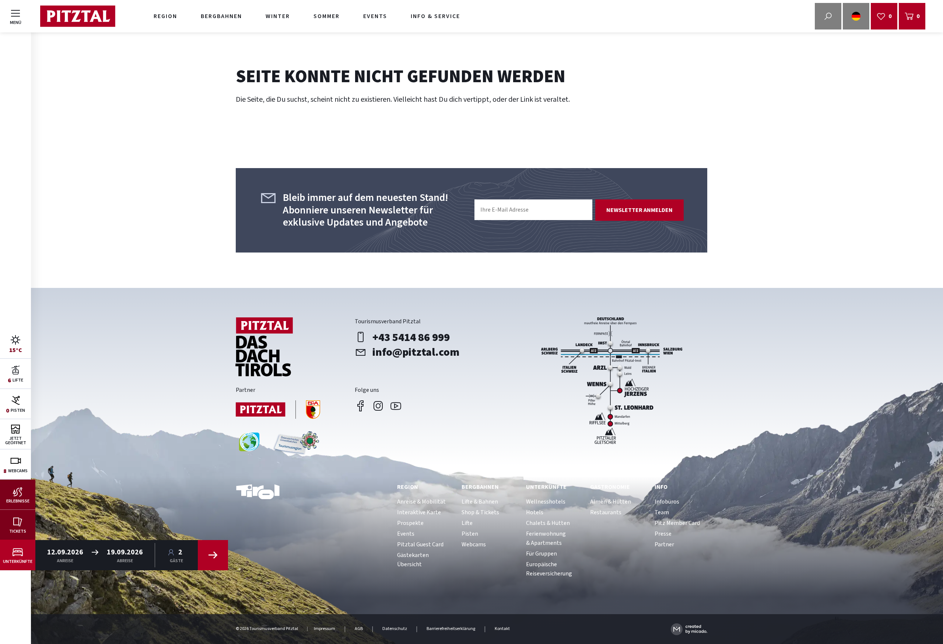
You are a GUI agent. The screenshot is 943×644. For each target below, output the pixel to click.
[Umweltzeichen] (295, 444)
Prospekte (410, 523)
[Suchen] (213, 555)
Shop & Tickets (480, 512)
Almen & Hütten (610, 502)
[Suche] (828, 16)
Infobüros (667, 502)
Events (375, 16)
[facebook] (361, 406)
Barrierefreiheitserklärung (451, 629)
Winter (278, 16)
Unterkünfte (546, 487)
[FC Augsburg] (278, 410)
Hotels (534, 512)
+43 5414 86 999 (411, 337)
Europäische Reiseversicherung (549, 569)
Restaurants (605, 512)
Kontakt (502, 629)
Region (165, 16)
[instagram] (378, 406)
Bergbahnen (221, 16)
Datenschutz (394, 629)
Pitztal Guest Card (420, 544)
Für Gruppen (541, 554)
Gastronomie (610, 487)
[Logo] (77, 16)
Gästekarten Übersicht (413, 559)
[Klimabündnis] (249, 444)
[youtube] (396, 406)
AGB (359, 629)
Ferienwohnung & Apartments (546, 538)
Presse (663, 534)
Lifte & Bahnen (480, 502)
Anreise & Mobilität (421, 502)
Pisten (470, 534)
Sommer (326, 16)
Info (661, 487)
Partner (664, 544)
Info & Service (435, 16)
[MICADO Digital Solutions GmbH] (689, 629)
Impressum (324, 629)
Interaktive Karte (419, 512)
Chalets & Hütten (548, 523)
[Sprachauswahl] (856, 16)
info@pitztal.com (415, 352)
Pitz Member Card (677, 523)
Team (662, 512)
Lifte (467, 523)
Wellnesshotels (545, 502)
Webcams (474, 544)
